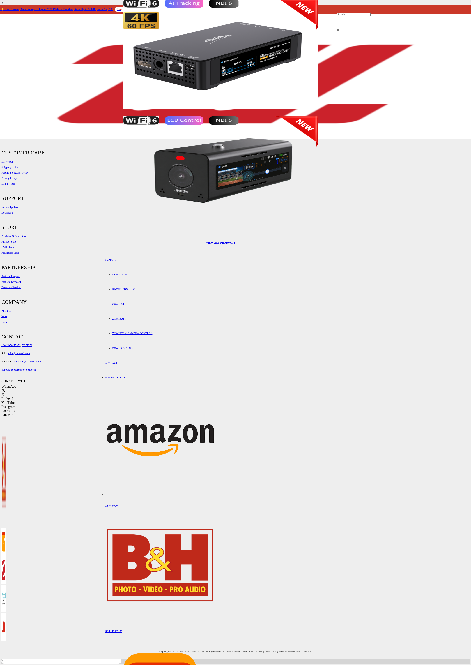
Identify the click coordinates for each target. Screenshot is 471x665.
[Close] (338, 30)
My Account (7, 161)
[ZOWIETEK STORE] (3, 583)
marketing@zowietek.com (27, 361)
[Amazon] (160, 494)
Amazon (111, 506)
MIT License (8, 183)
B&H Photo (113, 631)
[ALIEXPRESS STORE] (3, 554)
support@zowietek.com (23, 369)
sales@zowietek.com (19, 353)
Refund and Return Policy (15, 172)
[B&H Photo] (160, 619)
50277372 (27, 345)
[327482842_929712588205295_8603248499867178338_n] (3, 611)
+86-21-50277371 (10, 345)
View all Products (220, 242)
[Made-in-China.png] (3, 639)
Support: (6, 369)
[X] (3, 390)
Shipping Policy (9, 167)
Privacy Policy (9, 178)
